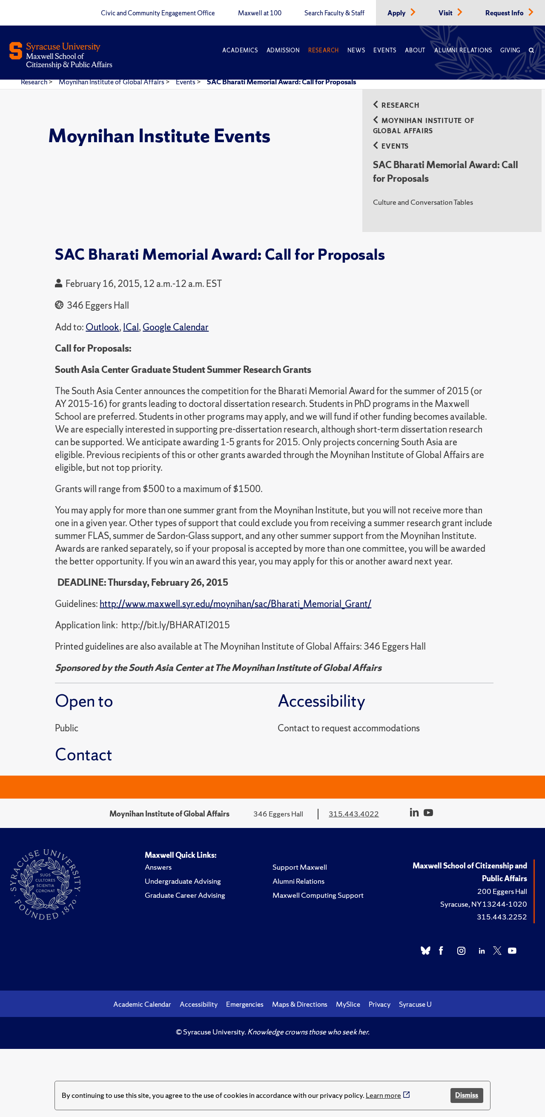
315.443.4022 (354, 814)
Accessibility (199, 1004)
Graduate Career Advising (185, 895)
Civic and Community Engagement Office (158, 13)
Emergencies (245, 1004)
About (415, 50)
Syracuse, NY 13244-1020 (483, 904)
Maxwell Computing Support (318, 895)
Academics (240, 50)
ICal (131, 327)
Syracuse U (415, 1004)
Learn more (383, 1095)
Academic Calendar (142, 1004)
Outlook (102, 327)
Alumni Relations (463, 50)
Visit (446, 13)
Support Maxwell (299, 867)
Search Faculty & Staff (334, 13)
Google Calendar (176, 327)
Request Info (505, 13)
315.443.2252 (502, 917)
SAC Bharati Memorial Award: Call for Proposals (281, 81)
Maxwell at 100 (259, 13)
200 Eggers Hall (502, 891)
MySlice (348, 1004)
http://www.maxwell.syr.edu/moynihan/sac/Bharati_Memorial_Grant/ (235, 604)
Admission (283, 50)
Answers (158, 867)
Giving (510, 50)
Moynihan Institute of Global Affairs (112, 81)
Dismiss (466, 1095)
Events (384, 50)
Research (323, 50)
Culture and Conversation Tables (423, 202)
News (356, 50)
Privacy (379, 1004)
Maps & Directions (299, 1004)
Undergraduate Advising (183, 881)
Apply (397, 13)
